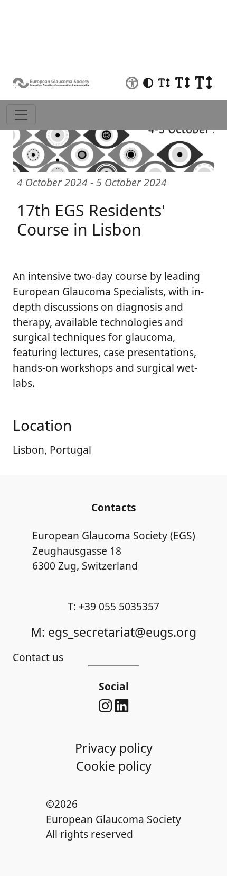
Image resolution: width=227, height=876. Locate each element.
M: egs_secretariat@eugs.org (113, 632)
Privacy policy (114, 747)
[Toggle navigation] (21, 114)
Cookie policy (114, 765)
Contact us (38, 657)
